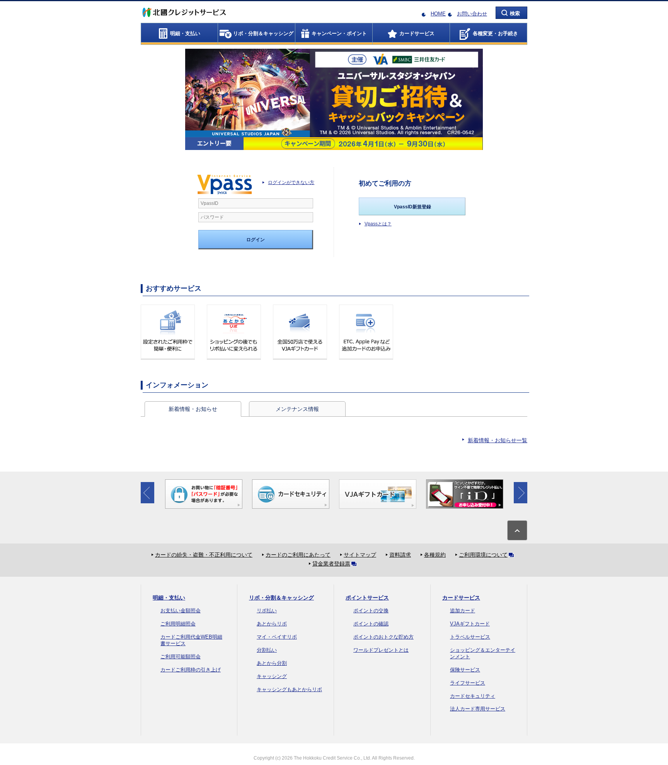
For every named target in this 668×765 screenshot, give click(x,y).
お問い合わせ (472, 14)
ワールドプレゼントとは (381, 650)
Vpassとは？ (378, 224)
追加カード (462, 610)
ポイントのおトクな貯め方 (383, 637)
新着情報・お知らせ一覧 (497, 440)
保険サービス (465, 670)
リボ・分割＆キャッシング (281, 598)
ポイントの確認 (371, 624)
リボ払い (267, 610)
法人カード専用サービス (477, 709)
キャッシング (272, 676)
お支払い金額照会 (180, 610)
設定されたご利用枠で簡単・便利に (168, 332)
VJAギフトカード (470, 624)
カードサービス (461, 598)
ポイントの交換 (371, 610)
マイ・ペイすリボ (277, 637)
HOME (438, 14)
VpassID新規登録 (412, 207)
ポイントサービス (367, 598)
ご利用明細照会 (178, 624)
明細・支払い (169, 598)
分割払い (267, 650)
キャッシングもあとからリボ (289, 689)
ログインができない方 (291, 182)
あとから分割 (272, 663)
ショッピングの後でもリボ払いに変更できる (234, 332)
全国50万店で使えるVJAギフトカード (300, 332)
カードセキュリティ (472, 696)
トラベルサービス (470, 637)
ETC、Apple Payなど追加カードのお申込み (366, 332)
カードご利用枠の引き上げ (190, 670)
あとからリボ (272, 624)
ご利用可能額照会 (180, 656)
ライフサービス (467, 683)
